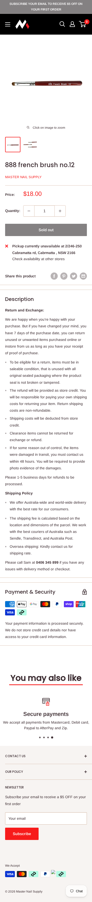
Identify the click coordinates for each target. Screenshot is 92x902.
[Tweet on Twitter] (73, 276)
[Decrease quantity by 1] (29, 211)
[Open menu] (7, 24)
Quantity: (12, 211)
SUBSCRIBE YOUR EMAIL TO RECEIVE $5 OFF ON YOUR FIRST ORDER (46, 6)
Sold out (46, 230)
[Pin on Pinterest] (63, 276)
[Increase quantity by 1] (60, 211)
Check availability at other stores (38, 259)
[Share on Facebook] (54, 276)
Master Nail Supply (23, 177)
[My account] (72, 24)
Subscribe (22, 834)
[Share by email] (83, 276)
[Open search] (62, 24)
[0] (82, 24)
